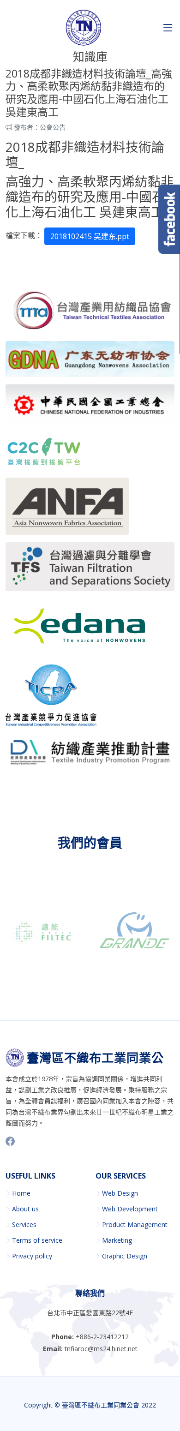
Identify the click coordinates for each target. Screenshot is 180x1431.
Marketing (117, 1240)
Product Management (135, 1224)
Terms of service (37, 1240)
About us (25, 1209)
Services (24, 1224)
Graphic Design (124, 1256)
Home (21, 1193)
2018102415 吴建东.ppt (89, 236)
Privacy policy (32, 1256)
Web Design (120, 1193)
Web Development (130, 1209)
